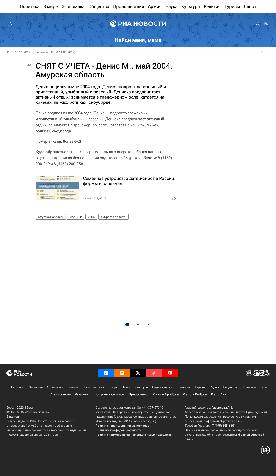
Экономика (55, 387)
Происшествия (93, 387)
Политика (17, 387)
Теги (263, 387)
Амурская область (50, 217)
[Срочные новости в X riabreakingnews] (154, 373)
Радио (214, 387)
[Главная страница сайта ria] (138, 23)
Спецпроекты (60, 394)
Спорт (112, 387)
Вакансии (13, 416)
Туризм (200, 387)
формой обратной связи (224, 421)
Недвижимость (163, 387)
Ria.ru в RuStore (195, 394)
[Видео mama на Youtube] (170, 373)
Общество (35, 387)
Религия (184, 387)
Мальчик (75, 217)
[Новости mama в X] (138, 373)
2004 (91, 217)
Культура (141, 387)
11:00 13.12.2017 (18, 52)
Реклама (81, 394)
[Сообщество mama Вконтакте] (106, 373)
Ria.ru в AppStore (166, 394)
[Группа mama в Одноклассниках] (122, 373)
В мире (73, 387)
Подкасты (230, 387)
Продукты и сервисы (108, 394)
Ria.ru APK (219, 394)
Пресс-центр (138, 394)
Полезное (249, 387)
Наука (126, 387)
